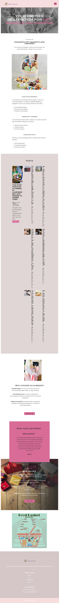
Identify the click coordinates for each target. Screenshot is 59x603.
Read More (16, 221)
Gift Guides (43, 225)
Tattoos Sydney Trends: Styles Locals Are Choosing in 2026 (32, 307)
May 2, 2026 (32, 282)
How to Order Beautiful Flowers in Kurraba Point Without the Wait (32, 185)
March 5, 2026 (32, 337)
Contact (29, 582)
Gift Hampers (43, 339)
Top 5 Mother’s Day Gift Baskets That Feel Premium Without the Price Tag (32, 250)
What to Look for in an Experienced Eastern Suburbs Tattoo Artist (44, 248)
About (29, 575)
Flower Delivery (16, 205)
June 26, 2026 (15, 204)
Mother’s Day (32, 286)
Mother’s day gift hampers (29, 592)
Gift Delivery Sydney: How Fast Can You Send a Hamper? (44, 306)
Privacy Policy (29, 580)
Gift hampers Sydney (29, 589)
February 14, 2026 (43, 334)
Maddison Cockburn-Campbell (16, 203)
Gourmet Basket (35, 101)
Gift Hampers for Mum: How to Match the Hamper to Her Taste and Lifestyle (44, 188)
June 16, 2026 (32, 217)
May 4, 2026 (43, 221)
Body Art (43, 282)
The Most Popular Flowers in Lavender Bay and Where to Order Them (17, 192)
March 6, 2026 (43, 278)
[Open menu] (55, 4)
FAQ (29, 577)
